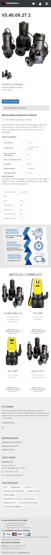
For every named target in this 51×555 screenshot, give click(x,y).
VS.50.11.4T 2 (37, 371)
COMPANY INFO (8, 423)
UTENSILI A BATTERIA (34, 491)
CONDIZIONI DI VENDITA (12, 442)
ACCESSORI (27, 487)
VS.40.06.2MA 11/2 (13, 313)
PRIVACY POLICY (8, 450)
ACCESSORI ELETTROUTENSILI (28, 503)
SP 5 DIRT (38, 313)
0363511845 (6, 90)
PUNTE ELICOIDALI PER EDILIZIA (13, 491)
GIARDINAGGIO (15, 487)
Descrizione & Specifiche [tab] (16, 108)
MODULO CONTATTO (10, 446)
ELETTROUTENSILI (9, 495)
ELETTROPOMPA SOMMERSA (12, 507)
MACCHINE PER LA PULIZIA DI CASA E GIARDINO (19, 499)
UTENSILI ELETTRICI (9, 503)
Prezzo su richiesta (10, 102)
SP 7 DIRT (13, 371)
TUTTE (5, 487)
